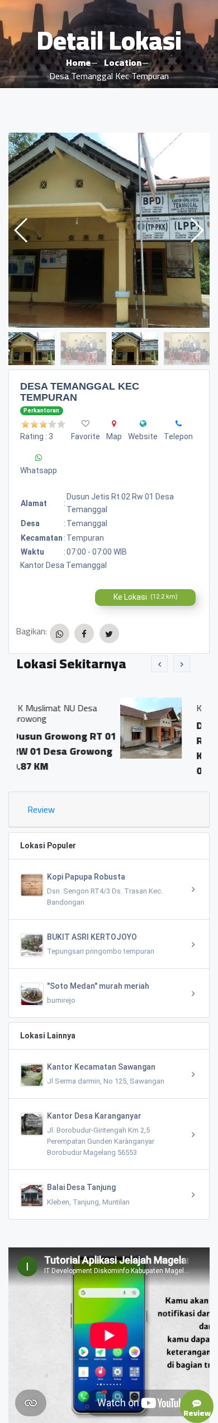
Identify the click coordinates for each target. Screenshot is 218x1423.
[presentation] (159, 663)
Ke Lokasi (145, 596)
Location (122, 62)
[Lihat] (109, 230)
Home (78, 62)
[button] (196, 230)
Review (41, 809)
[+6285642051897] (38, 457)
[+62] (179, 423)
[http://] (143, 423)
